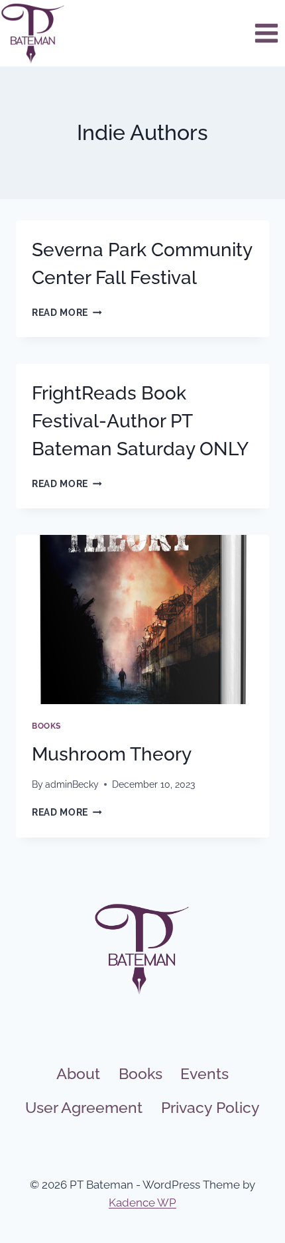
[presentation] (142, 619)
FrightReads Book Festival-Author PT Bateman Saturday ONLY (140, 421)
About (78, 1073)
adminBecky (72, 784)
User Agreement (83, 1107)
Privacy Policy (210, 1107)
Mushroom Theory (112, 754)
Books (46, 726)
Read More (67, 312)
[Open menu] (266, 33)
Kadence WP (142, 1202)
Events (204, 1073)
